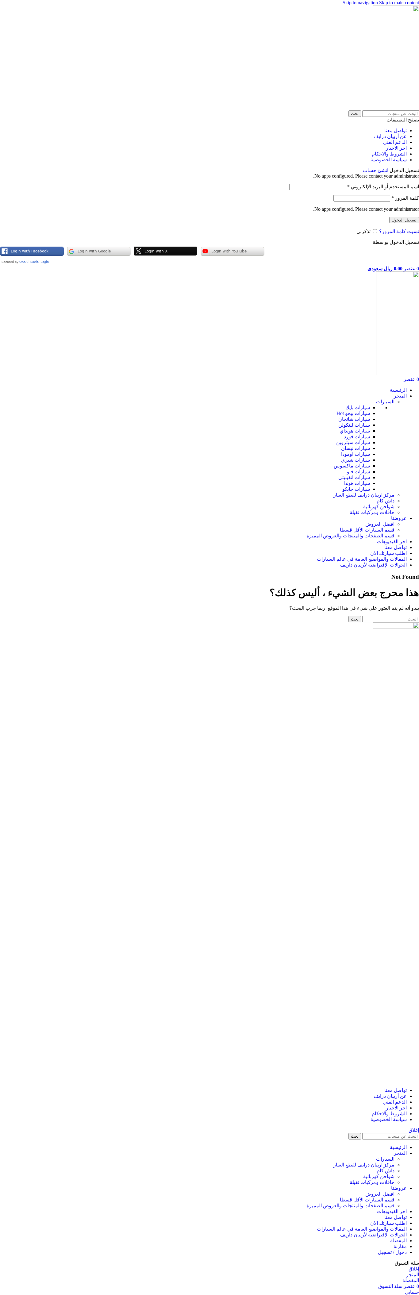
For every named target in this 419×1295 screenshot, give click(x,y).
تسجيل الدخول (404, 220)
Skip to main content (399, 2)
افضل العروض (379, 524)
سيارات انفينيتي (354, 477)
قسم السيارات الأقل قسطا (367, 529)
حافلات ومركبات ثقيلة (372, 512)
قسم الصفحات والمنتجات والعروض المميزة (350, 535)
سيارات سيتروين (353, 442)
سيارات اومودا (355, 454)
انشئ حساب (375, 170)
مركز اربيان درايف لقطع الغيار (363, 495)
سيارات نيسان (355, 448)
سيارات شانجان (354, 419)
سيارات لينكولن (354, 425)
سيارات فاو (358, 471)
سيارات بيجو (353, 413)
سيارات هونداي (355, 430)
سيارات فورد (357, 436)
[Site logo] (396, 107)
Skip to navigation (361, 2)
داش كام (385, 500)
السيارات (385, 401)
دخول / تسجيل (392, 1252)
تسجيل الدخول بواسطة (396, 242)
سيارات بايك (357, 407)
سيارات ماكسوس (352, 465)
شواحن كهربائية (378, 506)
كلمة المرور (405, 198)
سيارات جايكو (356, 489)
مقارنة (400, 1246)
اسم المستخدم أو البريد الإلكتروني (383, 186)
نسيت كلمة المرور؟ (399, 231)
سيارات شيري (355, 460)
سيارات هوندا (357, 483)
